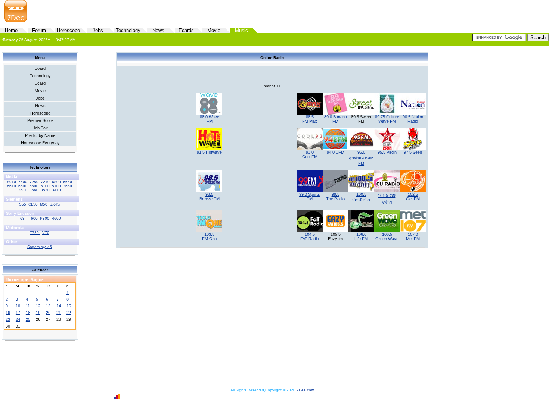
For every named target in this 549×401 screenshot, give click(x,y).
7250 (34, 182)
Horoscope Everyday (40, 143)
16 (8, 312)
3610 (22, 190)
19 (38, 312)
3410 (56, 190)
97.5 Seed (413, 152)
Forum (39, 30)
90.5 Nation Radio (413, 119)
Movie (214, 30)
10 (18, 306)
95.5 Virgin (387, 152)
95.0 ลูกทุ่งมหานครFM (361, 158)
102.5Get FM (413, 196)
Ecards (186, 30)
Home (11, 30)
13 (48, 306)
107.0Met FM (413, 236)
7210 (45, 182)
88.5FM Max (309, 119)
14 (58, 306)
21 (58, 312)
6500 (34, 186)
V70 (45, 233)
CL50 (33, 204)
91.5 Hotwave (209, 152)
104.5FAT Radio (309, 236)
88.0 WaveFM (209, 119)
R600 (56, 218)
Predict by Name (40, 135)
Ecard (40, 83)
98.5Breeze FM (209, 196)
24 (18, 319)
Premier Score (40, 120)
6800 (56, 182)
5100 (56, 186)
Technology (128, 30)
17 (18, 312)
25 (28, 319)
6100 (45, 186)
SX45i (55, 204)
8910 (11, 182)
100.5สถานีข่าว (361, 197)
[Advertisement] (357, 11)
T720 (35, 233)
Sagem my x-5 (39, 247)
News (158, 30)
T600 (33, 218)
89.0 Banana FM (335, 119)
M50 (43, 204)
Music (241, 30)
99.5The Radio (335, 196)
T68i (22, 218)
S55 (22, 204)
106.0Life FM (361, 236)
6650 (67, 182)
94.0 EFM (335, 152)
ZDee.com (305, 390)
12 (38, 306)
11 (28, 306)
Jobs (98, 30)
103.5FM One (209, 236)
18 (28, 312)
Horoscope (68, 30)
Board (40, 68)
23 (8, 319)
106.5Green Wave (386, 236)
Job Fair (40, 128)
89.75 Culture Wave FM (387, 119)
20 (48, 312)
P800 (44, 218)
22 (68, 312)
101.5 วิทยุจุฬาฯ (387, 198)
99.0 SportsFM (309, 196)
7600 (22, 182)
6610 (11, 186)
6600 (22, 186)
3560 (34, 190)
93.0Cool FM (309, 154)
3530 (45, 190)
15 (68, 306)
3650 (67, 186)
